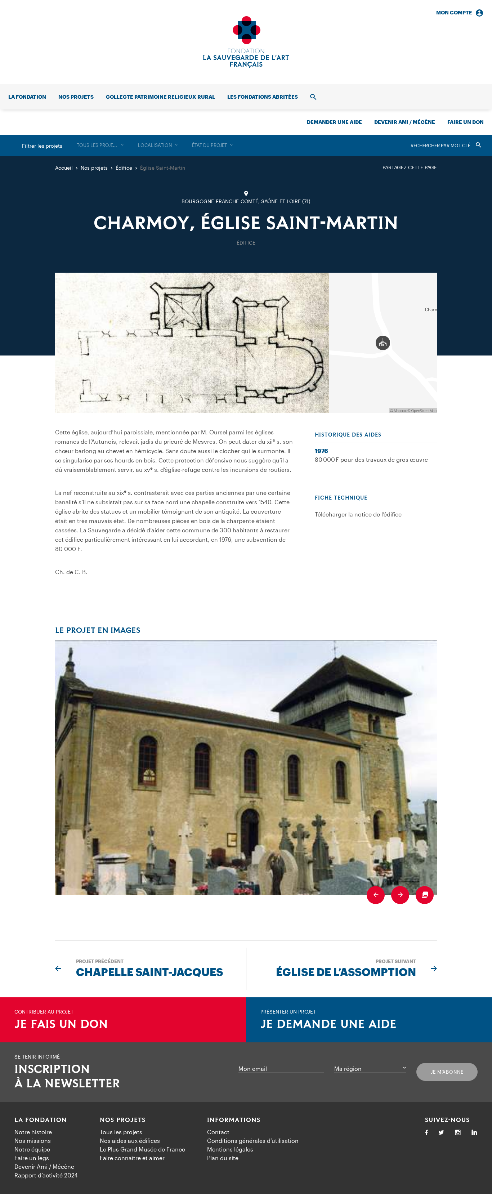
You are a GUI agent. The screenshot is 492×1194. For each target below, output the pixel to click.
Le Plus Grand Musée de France (142, 1149)
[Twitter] (441, 1133)
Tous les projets (121, 1131)
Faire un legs (31, 1157)
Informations (233, 1120)
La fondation (27, 97)
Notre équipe (32, 1149)
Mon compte (454, 12)
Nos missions (32, 1140)
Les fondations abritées (262, 97)
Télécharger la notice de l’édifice (358, 514)
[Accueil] (246, 42)
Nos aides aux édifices (130, 1140)
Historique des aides (348, 435)
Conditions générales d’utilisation (253, 1140)
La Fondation (40, 1120)
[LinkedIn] (474, 1133)
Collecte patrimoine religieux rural (160, 97)
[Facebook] (426, 1133)
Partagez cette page (410, 167)
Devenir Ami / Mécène (404, 122)
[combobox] (100, 145)
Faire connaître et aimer (132, 1157)
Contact (218, 1131)
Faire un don (465, 122)
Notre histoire (33, 1131)
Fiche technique (341, 498)
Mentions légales (230, 1149)
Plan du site (222, 1157)
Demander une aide (334, 122)
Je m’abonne (447, 1072)
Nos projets (76, 97)
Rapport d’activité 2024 (46, 1175)
